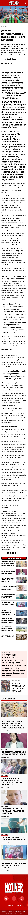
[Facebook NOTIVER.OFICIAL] (6, 898)
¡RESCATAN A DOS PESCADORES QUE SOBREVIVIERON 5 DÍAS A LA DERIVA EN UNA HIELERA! (8, 614)
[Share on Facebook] (10, 59)
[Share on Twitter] (8, 59)
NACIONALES (4, 26)
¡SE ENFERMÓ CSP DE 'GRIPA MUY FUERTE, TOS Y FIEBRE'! (7, 604)
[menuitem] (14, 905)
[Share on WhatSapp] (15, 59)
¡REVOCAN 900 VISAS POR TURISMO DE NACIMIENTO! (8, 596)
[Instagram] (21, 898)
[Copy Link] (13, 59)
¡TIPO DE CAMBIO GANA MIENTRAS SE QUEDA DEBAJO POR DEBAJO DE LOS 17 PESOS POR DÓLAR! (8, 565)
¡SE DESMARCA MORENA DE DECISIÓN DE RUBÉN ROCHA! (8, 571)
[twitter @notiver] (14, 898)
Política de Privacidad (14, 905)
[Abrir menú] (2, 3)
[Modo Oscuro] (26, 3)
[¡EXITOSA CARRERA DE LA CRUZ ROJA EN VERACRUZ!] (5, 686)
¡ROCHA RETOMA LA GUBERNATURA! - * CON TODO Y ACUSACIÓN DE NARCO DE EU (8, 581)
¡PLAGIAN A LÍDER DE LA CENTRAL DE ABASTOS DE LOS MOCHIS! (8, 588)
